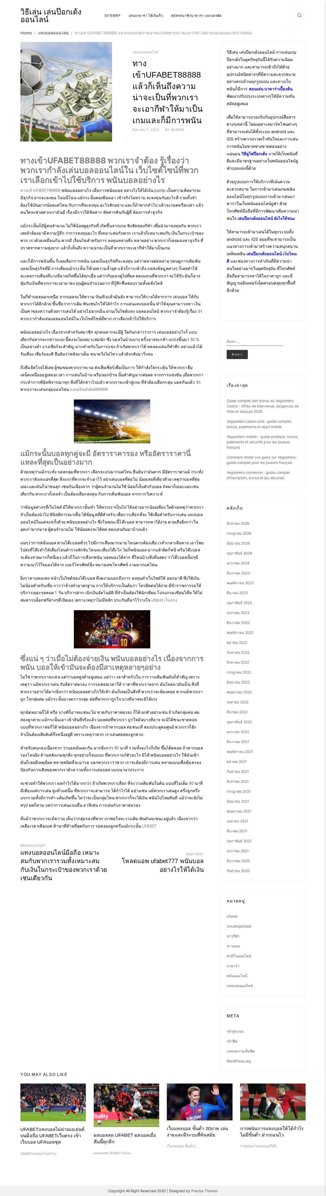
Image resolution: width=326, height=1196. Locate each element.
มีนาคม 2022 (237, 712)
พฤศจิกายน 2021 (240, 751)
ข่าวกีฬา (233, 936)
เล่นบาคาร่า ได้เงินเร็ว (146, 16)
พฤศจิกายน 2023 (240, 583)
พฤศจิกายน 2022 (240, 632)
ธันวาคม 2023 (238, 573)
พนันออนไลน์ (237, 976)
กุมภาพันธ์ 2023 (239, 603)
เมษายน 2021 (237, 821)
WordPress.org (239, 1061)
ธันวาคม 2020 (238, 861)
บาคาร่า (233, 966)
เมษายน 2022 (238, 702)
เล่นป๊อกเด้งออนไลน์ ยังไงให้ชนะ (266, 218)
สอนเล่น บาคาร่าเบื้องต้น (271, 88)
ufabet (232, 916)
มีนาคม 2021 (237, 831)
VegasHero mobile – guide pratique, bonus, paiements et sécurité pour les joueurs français (262, 441)
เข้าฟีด (232, 1041)
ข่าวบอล (233, 946)
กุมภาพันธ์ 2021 (239, 841)
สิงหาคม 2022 (238, 662)
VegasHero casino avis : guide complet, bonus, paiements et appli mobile (259, 424)
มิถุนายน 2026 (238, 543)
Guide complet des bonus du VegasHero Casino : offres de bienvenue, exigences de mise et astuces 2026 (263, 406)
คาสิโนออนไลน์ (239, 956)
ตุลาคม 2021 (237, 761)
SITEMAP (112, 16)
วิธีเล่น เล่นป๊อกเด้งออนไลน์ (51, 15)
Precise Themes (204, 1191)
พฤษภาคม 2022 (239, 692)
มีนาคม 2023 (237, 593)
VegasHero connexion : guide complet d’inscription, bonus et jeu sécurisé (258, 475)
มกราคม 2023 (238, 612)
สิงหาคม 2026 (238, 523)
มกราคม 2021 (238, 851)
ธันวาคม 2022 (238, 622)
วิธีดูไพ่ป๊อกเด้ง (254, 153)
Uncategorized (239, 926)
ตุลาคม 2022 (237, 642)
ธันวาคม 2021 (238, 741)
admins (177, 129)
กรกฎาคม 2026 (239, 533)
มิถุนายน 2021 (238, 801)
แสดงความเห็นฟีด (241, 1051)
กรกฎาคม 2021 (239, 791)
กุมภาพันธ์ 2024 (239, 553)
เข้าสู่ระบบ (235, 1031)
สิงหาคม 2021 (238, 781)
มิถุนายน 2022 (238, 682)
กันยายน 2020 (238, 870)
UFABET (149, 826)
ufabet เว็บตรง (164, 600)
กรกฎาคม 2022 (239, 672)
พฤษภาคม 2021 (239, 811)
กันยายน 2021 (238, 771)
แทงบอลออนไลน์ (145, 52)
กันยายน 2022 (238, 652)
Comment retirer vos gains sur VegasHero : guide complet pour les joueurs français (262, 460)
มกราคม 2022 (238, 732)
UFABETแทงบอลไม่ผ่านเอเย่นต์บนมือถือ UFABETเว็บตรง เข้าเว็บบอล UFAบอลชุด (52, 1136)
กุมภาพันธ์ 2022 (239, 722)
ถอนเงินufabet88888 (89, 389)
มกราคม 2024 (238, 563)
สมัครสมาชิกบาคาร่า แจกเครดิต (196, 16)
